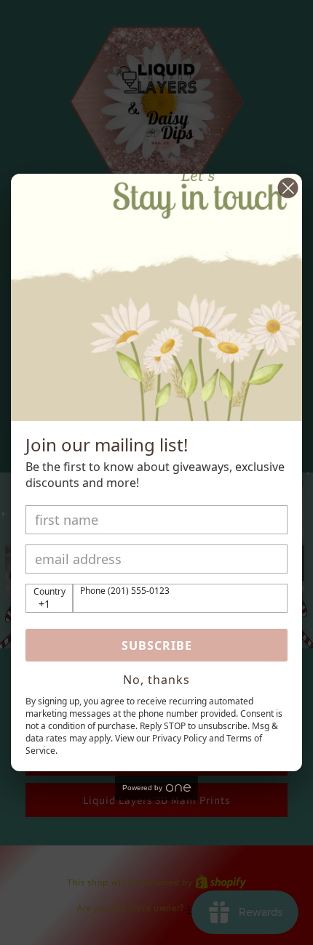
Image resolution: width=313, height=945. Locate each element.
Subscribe (157, 646)
